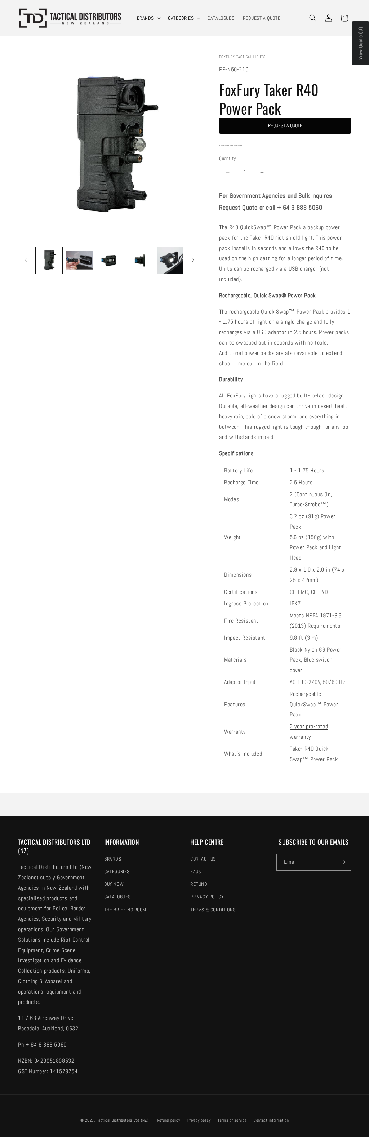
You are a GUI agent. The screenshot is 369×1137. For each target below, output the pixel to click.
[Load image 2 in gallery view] (79, 260)
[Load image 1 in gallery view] (49, 260)
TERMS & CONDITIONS (213, 909)
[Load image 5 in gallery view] (170, 260)
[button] (148, 18)
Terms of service (232, 1120)
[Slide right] (193, 260)
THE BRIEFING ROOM (125, 909)
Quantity (227, 158)
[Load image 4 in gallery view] (139, 260)
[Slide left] (26, 260)
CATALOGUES (117, 896)
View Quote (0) (360, 43)
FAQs (195, 871)
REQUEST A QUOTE (285, 125)
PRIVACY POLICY (207, 896)
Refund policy (168, 1120)
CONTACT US (203, 859)
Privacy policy (199, 1120)
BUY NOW (114, 884)
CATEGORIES (181, 18)
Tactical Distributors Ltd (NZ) (122, 1120)
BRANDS (145, 18)
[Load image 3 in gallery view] (109, 260)
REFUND (199, 884)
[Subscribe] (343, 862)
